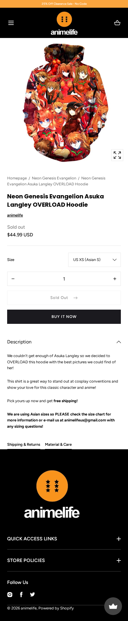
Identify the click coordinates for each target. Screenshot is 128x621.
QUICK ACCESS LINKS (32, 539)
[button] (11, 22)
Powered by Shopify (56, 608)
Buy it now (64, 316)
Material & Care (58, 444)
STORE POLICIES (26, 560)
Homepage (17, 178)
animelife (29, 608)
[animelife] (64, 23)
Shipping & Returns (23, 444)
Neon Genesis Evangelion (54, 178)
